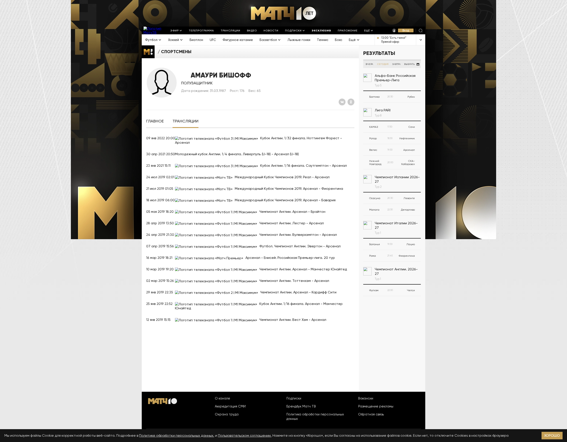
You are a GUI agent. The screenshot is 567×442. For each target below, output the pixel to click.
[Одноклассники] (351, 102)
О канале (222, 398)
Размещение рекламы (375, 406)
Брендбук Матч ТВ (301, 406)
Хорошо (552, 435)
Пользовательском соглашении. (245, 435)
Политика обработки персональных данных (315, 416)
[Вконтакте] (342, 102)
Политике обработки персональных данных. (176, 435)
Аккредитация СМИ (230, 406)
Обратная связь (371, 414)
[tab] (155, 121)
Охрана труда (227, 414)
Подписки (293, 398)
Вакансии (365, 398)
